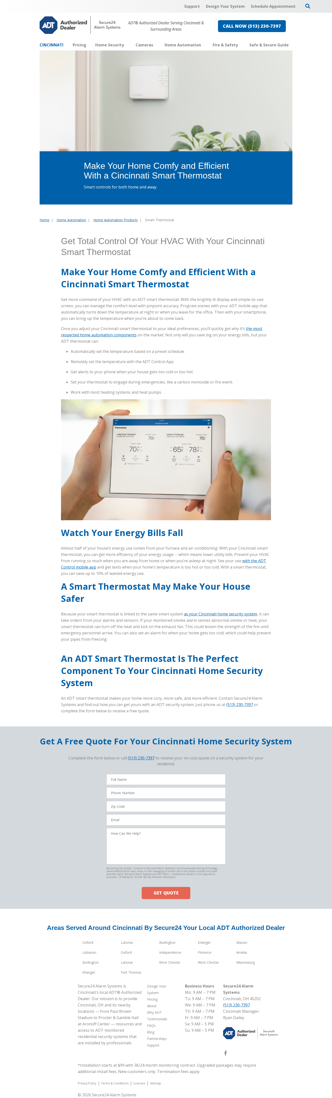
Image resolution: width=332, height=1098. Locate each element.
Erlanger (204, 942)
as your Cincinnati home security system (220, 614)
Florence (204, 952)
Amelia (241, 952)
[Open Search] (307, 6)
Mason (241, 942)
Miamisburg (245, 962)
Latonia (127, 942)
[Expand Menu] (126, 45)
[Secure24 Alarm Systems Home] (80, 25)
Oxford (87, 942)
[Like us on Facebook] (225, 1054)
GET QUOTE (166, 893)
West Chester (169, 962)
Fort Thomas (131, 972)
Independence (170, 952)
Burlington (167, 942)
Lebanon (89, 952)
